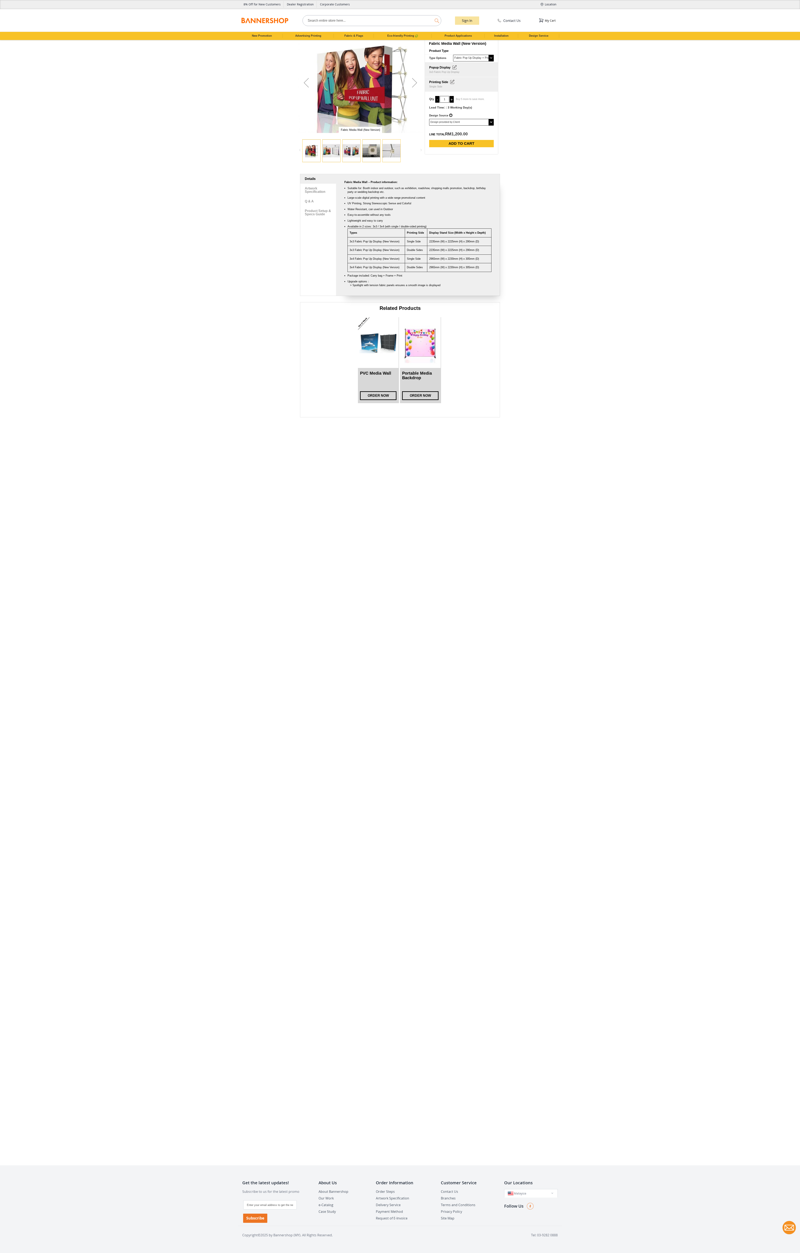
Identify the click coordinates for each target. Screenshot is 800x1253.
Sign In (467, 20)
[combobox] (371, 20)
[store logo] (265, 20)
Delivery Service (388, 1205)
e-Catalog (326, 1205)
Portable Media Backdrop (417, 375)
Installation (501, 35)
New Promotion (262, 35)
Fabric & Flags (353, 35)
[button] (306, 86)
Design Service (538, 35)
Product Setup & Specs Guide (318, 212)
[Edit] (454, 67)
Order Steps (385, 1191)
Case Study (327, 1211)
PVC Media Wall (375, 373)
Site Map (447, 1218)
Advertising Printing (308, 35)
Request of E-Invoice (392, 1218)
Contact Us (512, 20)
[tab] (318, 179)
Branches (448, 1198)
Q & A (309, 201)
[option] (378, 360)
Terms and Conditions (458, 1205)
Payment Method (389, 1211)
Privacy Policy (451, 1211)
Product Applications (458, 35)
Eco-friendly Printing (401, 35)
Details (310, 179)
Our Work (326, 1198)
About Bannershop (333, 1191)
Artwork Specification (315, 190)
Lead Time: (437, 107)
